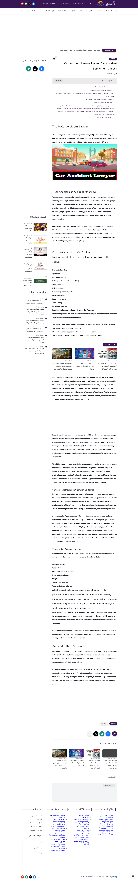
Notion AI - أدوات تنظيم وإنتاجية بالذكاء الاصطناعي (82, 843)
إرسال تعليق (109, 785)
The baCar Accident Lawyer (104, 87)
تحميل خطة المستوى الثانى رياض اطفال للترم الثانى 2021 (34, 322)
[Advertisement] (69, 32)
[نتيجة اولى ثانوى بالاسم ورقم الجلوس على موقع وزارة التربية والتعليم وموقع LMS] (40, 239)
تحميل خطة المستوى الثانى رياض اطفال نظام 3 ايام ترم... (34, 302)
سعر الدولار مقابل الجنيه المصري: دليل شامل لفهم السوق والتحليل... (62, 366)
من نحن (91, 3)
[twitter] (29, 3)
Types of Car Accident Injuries (103, 103)
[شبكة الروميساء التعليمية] (107, 4)
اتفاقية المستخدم (64, 3)
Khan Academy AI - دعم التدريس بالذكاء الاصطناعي (58, 841)
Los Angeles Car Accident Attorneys (101, 90)
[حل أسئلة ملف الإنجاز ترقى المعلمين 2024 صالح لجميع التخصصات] (40, 227)
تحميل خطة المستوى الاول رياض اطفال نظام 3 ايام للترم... (35, 312)
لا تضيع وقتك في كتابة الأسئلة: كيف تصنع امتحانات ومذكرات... (111, 764)
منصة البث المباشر (107, 828)
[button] (108, 733)
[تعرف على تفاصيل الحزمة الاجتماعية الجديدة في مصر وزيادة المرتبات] (107, 353)
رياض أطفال (102, 10)
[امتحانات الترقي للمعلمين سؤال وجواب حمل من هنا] (40, 265)
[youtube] (22, 3)
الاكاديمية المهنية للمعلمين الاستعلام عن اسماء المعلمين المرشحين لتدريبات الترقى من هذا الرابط (28, 255)
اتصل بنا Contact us (79, 3)
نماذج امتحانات (62, 10)
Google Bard (86, 817)
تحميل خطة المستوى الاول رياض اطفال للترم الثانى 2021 (34, 330)
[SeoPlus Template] (116, 877)
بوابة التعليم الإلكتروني (106, 826)
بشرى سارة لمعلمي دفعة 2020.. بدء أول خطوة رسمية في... (80, 50)
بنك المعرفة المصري (107, 823)
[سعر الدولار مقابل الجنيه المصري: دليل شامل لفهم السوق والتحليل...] (62, 353)
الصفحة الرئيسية (36, 816)
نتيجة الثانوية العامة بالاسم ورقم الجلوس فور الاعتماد (27, 283)
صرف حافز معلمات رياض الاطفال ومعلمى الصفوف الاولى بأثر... (35, 340)
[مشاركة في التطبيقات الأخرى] (89, 733)
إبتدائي (91, 10)
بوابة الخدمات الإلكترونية (106, 834)
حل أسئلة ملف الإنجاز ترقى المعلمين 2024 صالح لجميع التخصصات (28, 228)
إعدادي (82, 10)
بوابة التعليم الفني (108, 825)
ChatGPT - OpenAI (84, 816)
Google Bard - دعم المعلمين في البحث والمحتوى (59, 821)
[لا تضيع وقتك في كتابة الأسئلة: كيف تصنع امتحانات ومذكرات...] (109, 753)
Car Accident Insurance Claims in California (99, 99)
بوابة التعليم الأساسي (106, 830)
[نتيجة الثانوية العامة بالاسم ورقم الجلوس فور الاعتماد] (40, 280)
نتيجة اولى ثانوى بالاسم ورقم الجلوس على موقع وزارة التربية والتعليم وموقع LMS (27, 241)
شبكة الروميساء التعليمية (89, 877)
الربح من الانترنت (49, 10)
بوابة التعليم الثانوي (107, 832)
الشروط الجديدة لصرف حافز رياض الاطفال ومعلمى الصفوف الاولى (34, 351)
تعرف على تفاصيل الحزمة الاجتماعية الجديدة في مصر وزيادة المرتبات (107, 366)
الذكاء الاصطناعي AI (35, 10)
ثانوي (73, 10)
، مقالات (113, 59)
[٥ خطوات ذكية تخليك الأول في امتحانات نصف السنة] (85, 353)
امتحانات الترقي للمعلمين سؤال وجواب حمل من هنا (27, 269)
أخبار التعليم (112, 10)
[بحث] (22, 10)
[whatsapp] (26, 3)
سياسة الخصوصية (49, 3)
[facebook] (33, 3)
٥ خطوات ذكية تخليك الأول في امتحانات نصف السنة (85, 366)
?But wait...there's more (105, 117)
